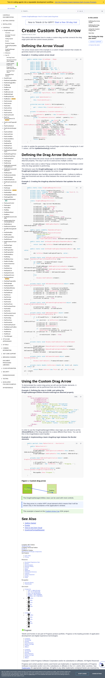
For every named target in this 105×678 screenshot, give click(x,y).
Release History (29, 566)
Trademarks (26, 668)
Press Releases (29, 642)
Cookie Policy (31, 674)
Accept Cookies (82, 673)
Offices (27, 647)
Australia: (35, 596)
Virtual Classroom (30, 574)
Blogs (26, 569)
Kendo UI (24, 549)
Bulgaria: (35, 594)
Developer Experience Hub (32, 562)
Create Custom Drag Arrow (10, 64)
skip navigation (11, 8)
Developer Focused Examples (10, 35)
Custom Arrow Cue (52, 511)
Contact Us (28, 589)
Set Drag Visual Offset (10, 71)
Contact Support (95, 41)
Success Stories (29, 582)
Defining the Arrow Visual (43, 46)
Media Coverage (29, 644)
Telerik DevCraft (26, 546)
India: (34, 593)
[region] (52, 673)
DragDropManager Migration (10, 50)
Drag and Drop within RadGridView (11, 67)
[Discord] (29, 610)
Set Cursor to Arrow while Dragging (11, 60)
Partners (27, 573)
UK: (34, 592)
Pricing (27, 557)
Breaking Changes (10, 43)
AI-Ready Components (35, 551)
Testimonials (28, 584)
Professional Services (31, 572)
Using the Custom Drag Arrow (46, 381)
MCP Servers (25, 551)
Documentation (29, 565)
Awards (27, 641)
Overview (7, 32)
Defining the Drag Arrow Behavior (49, 155)
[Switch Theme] (102, 11)
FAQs (26, 577)
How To (40, 16)
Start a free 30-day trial (66, 22)
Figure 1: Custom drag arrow (34, 481)
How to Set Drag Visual (33, 528)
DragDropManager (32, 16)
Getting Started (9, 38)
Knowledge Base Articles (9, 75)
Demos (27, 563)
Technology (28, 640)
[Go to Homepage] (16, 8)
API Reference (8, 387)
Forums (27, 567)
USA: (34, 590)
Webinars (27, 570)
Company (27, 638)
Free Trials (28, 555)
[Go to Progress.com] (27, 631)
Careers (27, 645)
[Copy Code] (80, 59)
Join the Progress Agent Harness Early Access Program (75, 2)
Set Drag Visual (10, 57)
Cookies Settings (97, 673)
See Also (29, 519)
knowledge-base (9, 375)
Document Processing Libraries (7, 363)
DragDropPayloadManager (11, 46)
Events (7, 41)
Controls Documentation (8, 16)
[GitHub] (29, 608)
